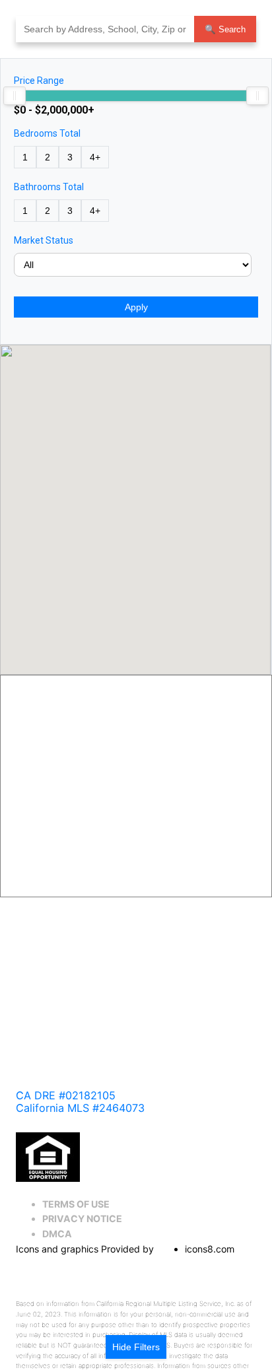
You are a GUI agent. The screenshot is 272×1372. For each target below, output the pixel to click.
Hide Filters (136, 1347)
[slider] (14, 95)
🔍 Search (225, 29)
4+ (95, 157)
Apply (136, 307)
